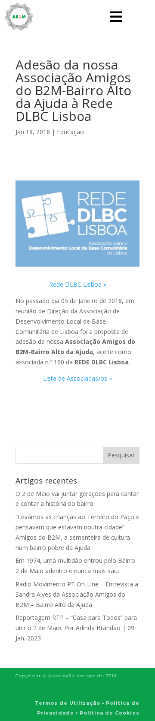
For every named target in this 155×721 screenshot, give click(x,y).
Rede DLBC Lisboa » (77, 284)
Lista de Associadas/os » (77, 378)
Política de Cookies (110, 713)
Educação (70, 132)
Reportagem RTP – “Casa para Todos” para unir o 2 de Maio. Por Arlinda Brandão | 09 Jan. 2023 (76, 627)
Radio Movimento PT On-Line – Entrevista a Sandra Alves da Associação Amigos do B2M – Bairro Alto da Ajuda (77, 594)
